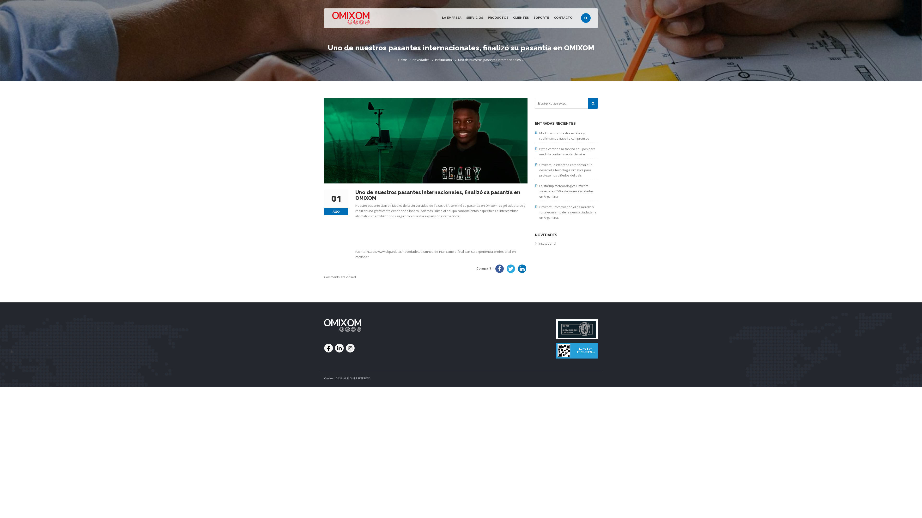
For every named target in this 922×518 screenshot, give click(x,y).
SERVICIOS (474, 17)
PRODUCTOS (498, 17)
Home (402, 60)
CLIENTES (521, 17)
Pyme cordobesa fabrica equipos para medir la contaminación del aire (567, 151)
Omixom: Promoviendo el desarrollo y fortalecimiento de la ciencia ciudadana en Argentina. (567, 212)
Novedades (421, 60)
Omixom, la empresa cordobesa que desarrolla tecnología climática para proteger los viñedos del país (565, 170)
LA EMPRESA (451, 17)
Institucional (444, 60)
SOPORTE (541, 17)
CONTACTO (563, 17)
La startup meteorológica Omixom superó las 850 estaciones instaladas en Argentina (566, 191)
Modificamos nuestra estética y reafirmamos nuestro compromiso (564, 136)
